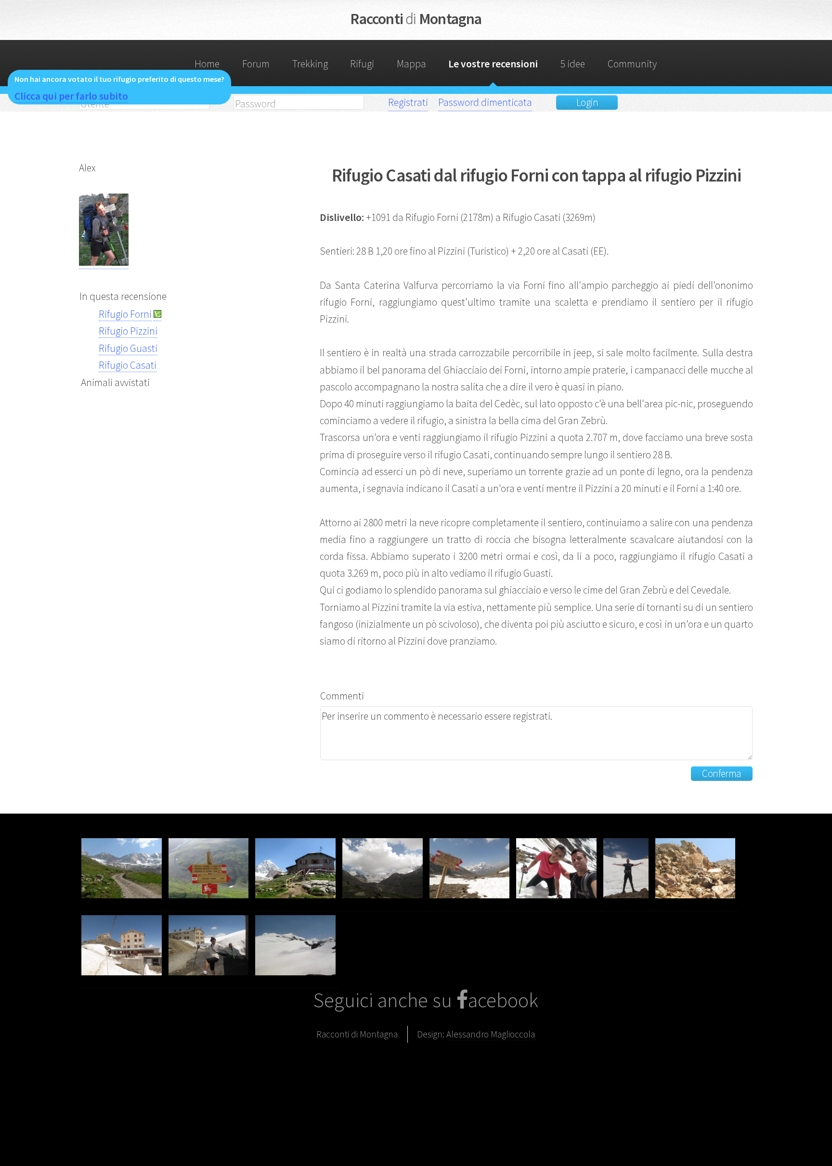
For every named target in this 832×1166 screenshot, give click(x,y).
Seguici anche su (384, 1000)
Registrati (408, 102)
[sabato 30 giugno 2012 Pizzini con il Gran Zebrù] (296, 904)
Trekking (310, 63)
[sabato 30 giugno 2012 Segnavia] (209, 904)
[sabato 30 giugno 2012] (557, 904)
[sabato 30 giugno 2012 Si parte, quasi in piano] (122, 904)
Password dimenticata (485, 102)
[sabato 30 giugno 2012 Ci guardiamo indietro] (383, 904)
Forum (256, 63)
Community (632, 63)
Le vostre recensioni (493, 63)
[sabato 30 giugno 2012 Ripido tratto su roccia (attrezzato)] (695, 904)
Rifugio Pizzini (128, 330)
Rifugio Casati (127, 365)
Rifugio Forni (125, 314)
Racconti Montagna (415, 18)
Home (207, 63)
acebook (503, 1000)
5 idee (572, 63)
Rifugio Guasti (128, 348)
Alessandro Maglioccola (490, 1034)
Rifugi (362, 63)
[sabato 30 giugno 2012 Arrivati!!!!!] (209, 981)
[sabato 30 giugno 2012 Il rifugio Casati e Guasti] (122, 981)
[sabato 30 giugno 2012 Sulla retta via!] (470, 904)
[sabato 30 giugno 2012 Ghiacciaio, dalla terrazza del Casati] (295, 981)
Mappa (411, 63)
